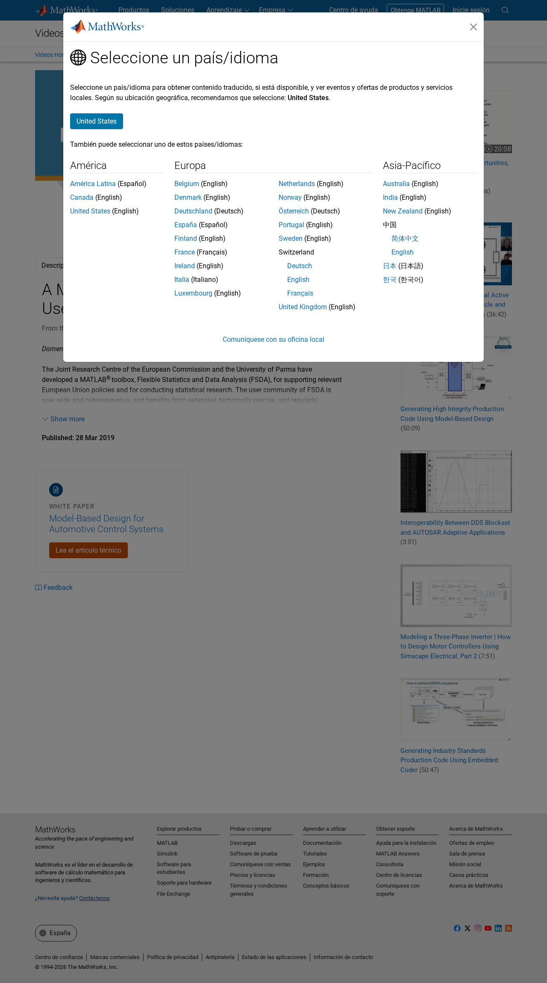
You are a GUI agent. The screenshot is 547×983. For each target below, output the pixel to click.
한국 (390, 279)
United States (90, 211)
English (298, 279)
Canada (82, 197)
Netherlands (297, 184)
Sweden (291, 238)
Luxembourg (193, 293)
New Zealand (403, 211)
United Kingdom (303, 307)
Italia (181, 279)
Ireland (184, 266)
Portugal (291, 225)
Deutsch (299, 266)
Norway (290, 197)
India (390, 197)
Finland (185, 238)
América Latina (93, 184)
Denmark (188, 197)
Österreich (294, 211)
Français (300, 293)
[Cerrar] (473, 27)
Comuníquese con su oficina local (273, 339)
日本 (390, 266)
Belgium (186, 184)
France (184, 252)
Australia (396, 184)
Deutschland (193, 211)
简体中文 (405, 238)
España (185, 225)
